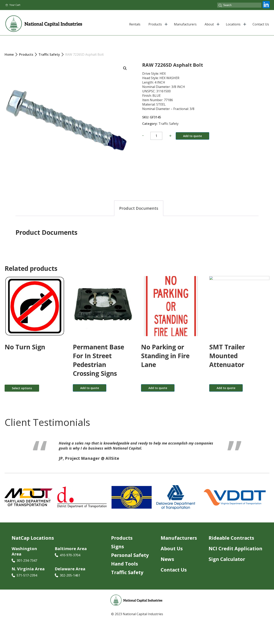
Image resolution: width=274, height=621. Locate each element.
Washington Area (24, 551)
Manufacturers (185, 24)
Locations (233, 24)
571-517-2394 (27, 575)
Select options (22, 388)
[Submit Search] (220, 5)
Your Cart (14, 5)
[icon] (266, 8)
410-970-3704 (70, 555)
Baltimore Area (71, 548)
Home (9, 54)
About (209, 24)
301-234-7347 (27, 560)
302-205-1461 (70, 575)
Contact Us (261, 24)
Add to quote (192, 136)
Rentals (134, 24)
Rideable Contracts (231, 537)
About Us (172, 548)
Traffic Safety (168, 123)
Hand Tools (124, 563)
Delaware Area (70, 569)
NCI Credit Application (235, 548)
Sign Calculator (227, 559)
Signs (117, 546)
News (167, 559)
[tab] (138, 208)
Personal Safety (130, 555)
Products (155, 24)
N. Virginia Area (28, 569)
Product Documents (138, 208)
